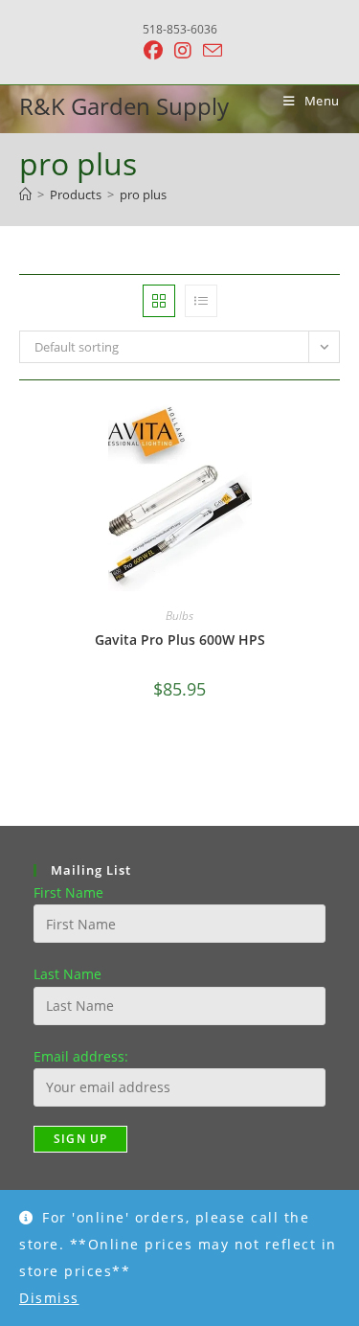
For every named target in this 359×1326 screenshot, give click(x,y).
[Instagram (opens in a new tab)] (182, 50)
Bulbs (179, 615)
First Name (68, 892)
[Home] (25, 194)
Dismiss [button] (49, 1298)
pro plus (143, 194)
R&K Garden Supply (124, 106)
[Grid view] (159, 301)
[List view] (201, 301)
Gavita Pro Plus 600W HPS (180, 639)
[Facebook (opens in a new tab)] (153, 50)
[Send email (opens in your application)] (209, 50)
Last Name (67, 974)
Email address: (81, 1056)
